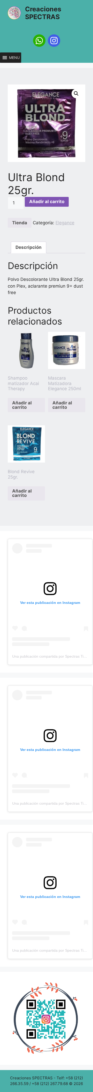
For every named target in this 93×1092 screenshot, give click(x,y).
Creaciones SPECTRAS (43, 13)
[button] (14, 57)
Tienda (19, 222)
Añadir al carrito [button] (22, 405)
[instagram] (54, 40)
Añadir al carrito (46, 201)
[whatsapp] (39, 40)
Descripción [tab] (29, 247)
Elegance (65, 222)
